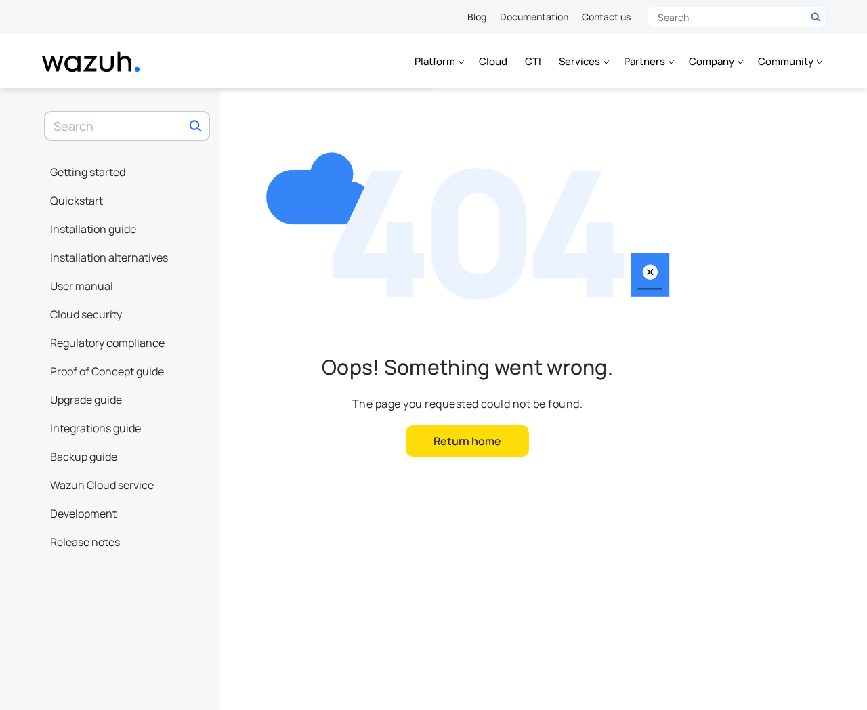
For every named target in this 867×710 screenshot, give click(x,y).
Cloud (493, 61)
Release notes (85, 542)
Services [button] (580, 61)
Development (83, 513)
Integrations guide (95, 428)
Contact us (606, 16)
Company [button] (712, 61)
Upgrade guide (86, 399)
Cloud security (86, 314)
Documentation (534, 16)
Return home (467, 441)
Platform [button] (436, 61)
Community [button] (787, 61)
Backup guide (83, 456)
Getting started (87, 172)
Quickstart (76, 200)
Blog (476, 16)
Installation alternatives (109, 257)
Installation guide (93, 229)
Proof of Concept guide (107, 371)
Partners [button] (645, 61)
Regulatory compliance (107, 342)
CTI (533, 61)
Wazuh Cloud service (102, 485)
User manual (81, 285)
